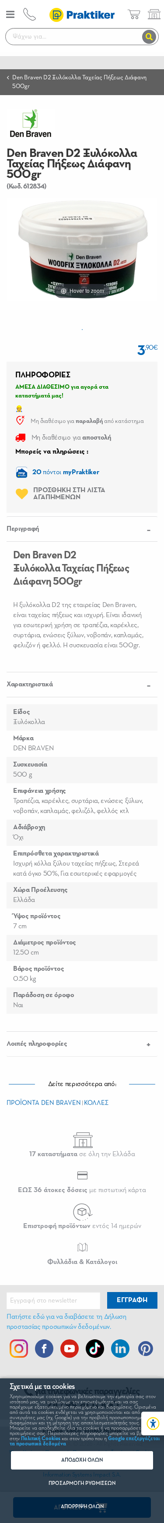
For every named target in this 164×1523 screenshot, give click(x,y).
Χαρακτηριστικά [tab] (30, 684)
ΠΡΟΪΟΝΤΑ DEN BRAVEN (44, 1103)
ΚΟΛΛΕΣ (96, 1103)
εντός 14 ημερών (82, 1226)
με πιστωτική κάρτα (82, 1190)
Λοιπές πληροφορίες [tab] (37, 1043)
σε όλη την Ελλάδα (82, 1154)
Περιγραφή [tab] (23, 529)
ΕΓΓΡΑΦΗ (132, 1300)
